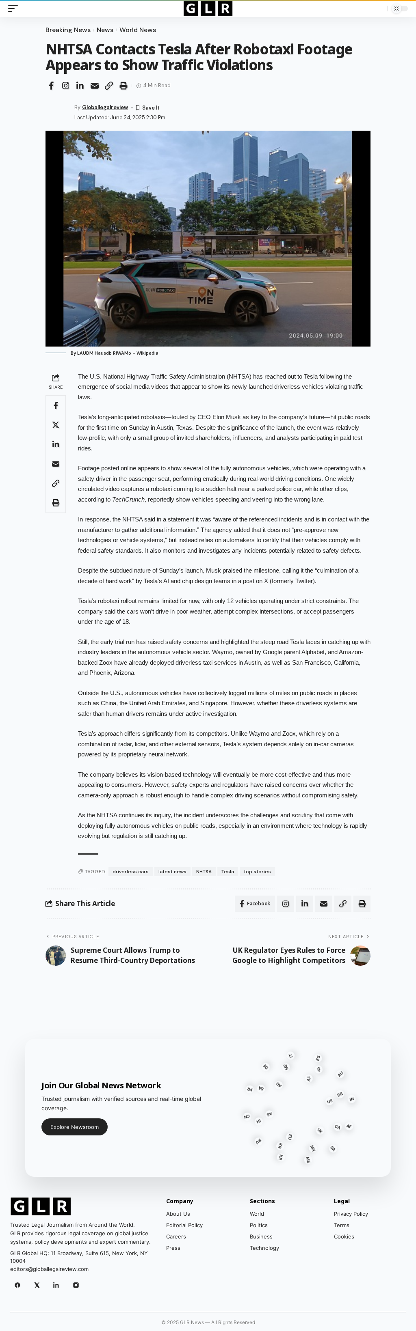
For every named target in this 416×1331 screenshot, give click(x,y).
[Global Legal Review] (208, 8)
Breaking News (68, 30)
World (257, 1213)
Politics (259, 1225)
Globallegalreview (105, 107)
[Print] (123, 85)
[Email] (94, 85)
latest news (172, 871)
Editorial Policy (184, 1225)
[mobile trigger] (15, 8)
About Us (178, 1213)
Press (173, 1248)
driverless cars (131, 871)
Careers (176, 1236)
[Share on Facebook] (51, 85)
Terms (341, 1225)
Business (261, 1236)
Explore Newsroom (74, 1127)
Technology (264, 1248)
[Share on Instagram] (66, 85)
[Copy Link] (109, 85)
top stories (257, 871)
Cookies (344, 1236)
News (105, 30)
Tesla (227, 871)
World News (137, 30)
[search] (379, 8)
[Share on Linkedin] (80, 85)
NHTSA (204, 871)
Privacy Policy (351, 1213)
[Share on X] (55, 425)
